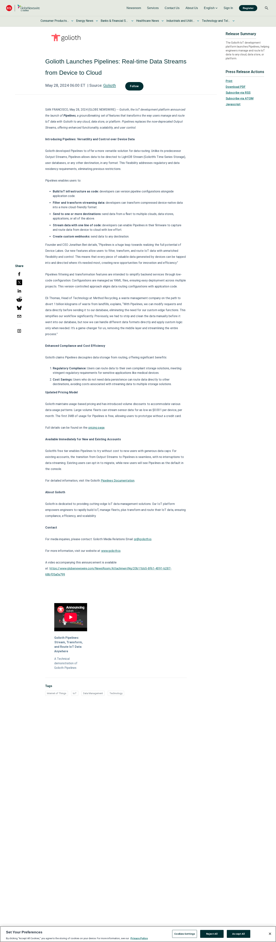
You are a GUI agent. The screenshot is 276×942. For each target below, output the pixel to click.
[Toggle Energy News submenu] (97, 21)
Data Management (93, 693)
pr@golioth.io (143, 539)
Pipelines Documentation (117, 480)
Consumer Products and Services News (55, 21)
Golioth (109, 85)
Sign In (228, 8)
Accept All (238, 933)
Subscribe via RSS (238, 92)
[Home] (23, 8)
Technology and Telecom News (216, 21)
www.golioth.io (111, 551)
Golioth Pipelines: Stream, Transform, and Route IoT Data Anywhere (68, 644)
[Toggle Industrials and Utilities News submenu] (198, 21)
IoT (75, 693)
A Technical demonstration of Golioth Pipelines (65, 663)
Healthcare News (147, 21)
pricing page (96, 427)
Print (229, 81)
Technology (115, 693)
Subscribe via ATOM (239, 98)
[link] (134, 8)
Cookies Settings (184, 933)
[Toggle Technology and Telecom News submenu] (233, 21)
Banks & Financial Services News (115, 21)
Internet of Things (56, 693)
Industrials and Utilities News (180, 21)
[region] (138, 934)
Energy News (84, 21)
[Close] (270, 934)
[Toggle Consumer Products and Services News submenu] (72, 21)
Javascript (233, 104)
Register (248, 8)
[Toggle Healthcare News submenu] (162, 21)
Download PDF (236, 87)
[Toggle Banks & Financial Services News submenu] (132, 21)
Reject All (212, 933)
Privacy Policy (139, 938)
